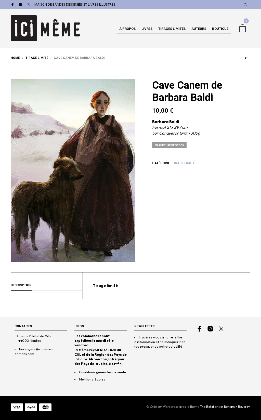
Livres (146, 29)
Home (15, 58)
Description (21, 285)
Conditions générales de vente (102, 372)
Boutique (220, 29)
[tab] (46, 285)
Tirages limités (172, 29)
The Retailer (209, 407)
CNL (77, 354)
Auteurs (198, 29)
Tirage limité (36, 58)
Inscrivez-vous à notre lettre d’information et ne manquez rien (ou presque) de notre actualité (159, 341)
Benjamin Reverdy (237, 407)
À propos (127, 29)
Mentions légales (92, 379)
